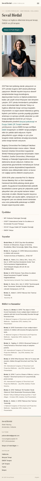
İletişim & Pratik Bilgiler (12, 30)
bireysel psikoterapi (27, 122)
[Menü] (38, 3)
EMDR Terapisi (7, 460)
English (37, 477)
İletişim (4, 470)
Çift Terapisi (6, 464)
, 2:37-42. (14, 289)
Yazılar (4, 467)
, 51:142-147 (18, 256)
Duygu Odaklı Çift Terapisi (12, 124)
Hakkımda (5, 454)
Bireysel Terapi (7, 457)
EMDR (4, 130)
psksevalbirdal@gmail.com (10, 435)
